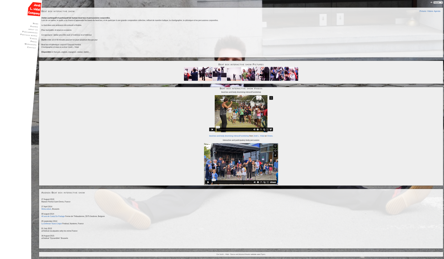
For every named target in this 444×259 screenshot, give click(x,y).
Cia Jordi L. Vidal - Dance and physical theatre (233, 254)
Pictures (423, 11)
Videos (430, 11)
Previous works (28, 35)
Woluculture (46, 209)
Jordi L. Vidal (258, 136)
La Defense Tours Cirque (51, 224)
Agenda (437, 11)
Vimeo (270, 136)
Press (33, 41)
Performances (30, 32)
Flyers (263, 254)
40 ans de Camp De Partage (53, 216)
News (36, 23)
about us (33, 29)
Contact (31, 47)
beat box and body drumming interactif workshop (229, 136)
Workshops (31, 44)
